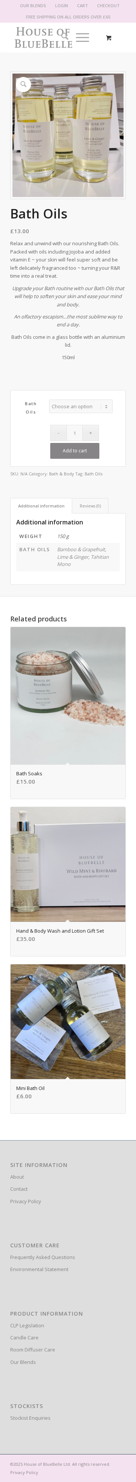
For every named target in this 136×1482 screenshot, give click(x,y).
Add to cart (75, 450)
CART (82, 5)
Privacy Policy (25, 1201)
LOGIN (61, 5)
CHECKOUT (108, 5)
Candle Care (24, 1337)
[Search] (61, 37)
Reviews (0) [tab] (90, 506)
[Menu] (78, 37)
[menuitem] (33, 6)
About (17, 1176)
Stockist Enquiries (30, 1417)
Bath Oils (93, 474)
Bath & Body (61, 474)
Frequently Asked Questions (42, 1257)
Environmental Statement (39, 1269)
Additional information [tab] (41, 506)
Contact (19, 1188)
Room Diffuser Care (32, 1349)
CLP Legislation (27, 1325)
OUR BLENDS (33, 5)
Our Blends (23, 1362)
